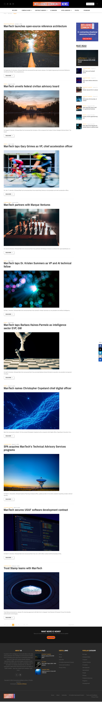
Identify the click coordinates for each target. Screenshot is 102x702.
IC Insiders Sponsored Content (66, 662)
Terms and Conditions (64, 665)
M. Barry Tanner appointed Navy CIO (90, 117)
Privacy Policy (62, 667)
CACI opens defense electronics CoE (90, 81)
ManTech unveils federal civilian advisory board (31, 86)
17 (24, 625)
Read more (8, 75)
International (86, 670)
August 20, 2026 (91, 106)
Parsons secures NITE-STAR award (86, 61)
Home (5, 13)
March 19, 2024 (11, 386)
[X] (100, 349)
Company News (26, 10)
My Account (90, 4)
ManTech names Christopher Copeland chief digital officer (37, 388)
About (60, 657)
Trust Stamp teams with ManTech (23, 568)
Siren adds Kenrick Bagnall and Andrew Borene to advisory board (90, 126)
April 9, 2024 (11, 322)
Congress (85, 659)
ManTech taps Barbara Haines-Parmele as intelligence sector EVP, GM (35, 326)
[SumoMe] (100, 359)
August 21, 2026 (91, 58)
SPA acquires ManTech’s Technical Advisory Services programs (35, 448)
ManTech (10, 13)
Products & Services (9, 24)
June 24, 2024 (15, 202)
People (77, 10)
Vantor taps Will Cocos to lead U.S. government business (90, 108)
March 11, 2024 (15, 444)
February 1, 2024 (15, 566)
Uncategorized (86, 683)
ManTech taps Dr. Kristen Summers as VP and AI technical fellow (37, 264)
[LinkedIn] (100, 353)
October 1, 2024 (18, 24)
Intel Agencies (65, 10)
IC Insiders (53, 10)
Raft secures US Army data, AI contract (90, 99)
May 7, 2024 (11, 261)
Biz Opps (14, 10)
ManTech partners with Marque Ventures (27, 205)
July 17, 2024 (11, 144)
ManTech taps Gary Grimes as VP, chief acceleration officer (38, 146)
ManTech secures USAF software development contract (36, 510)
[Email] (100, 356)
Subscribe (61, 659)
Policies (84, 675)
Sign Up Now (51, 637)
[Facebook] (100, 346)
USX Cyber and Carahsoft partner (89, 72)
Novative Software (22, 684)
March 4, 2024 (17, 507)
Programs (87, 10)
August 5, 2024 (11, 84)
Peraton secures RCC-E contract (90, 90)
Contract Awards (40, 10)
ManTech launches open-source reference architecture (35, 26)
